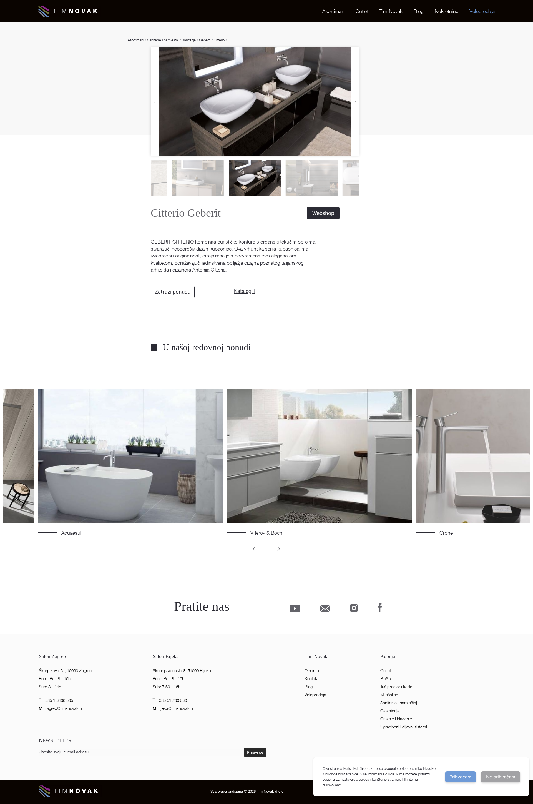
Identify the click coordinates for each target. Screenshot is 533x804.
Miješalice (389, 694)
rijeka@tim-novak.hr (173, 708)
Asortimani (136, 40)
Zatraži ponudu (172, 292)
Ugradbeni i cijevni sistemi (403, 727)
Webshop (323, 213)
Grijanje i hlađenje (396, 719)
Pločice (386, 678)
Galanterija (389, 710)
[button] (154, 101)
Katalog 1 (244, 291)
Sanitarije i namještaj (398, 702)
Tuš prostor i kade (396, 686)
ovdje (327, 779)
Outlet (362, 11)
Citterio (219, 40)
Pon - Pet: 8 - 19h (55, 678)
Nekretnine (446, 11)
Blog (419, 11)
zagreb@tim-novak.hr (61, 708)
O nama (312, 670)
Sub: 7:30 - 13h (166, 686)
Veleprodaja (482, 11)
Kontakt (311, 678)
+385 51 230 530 (170, 700)
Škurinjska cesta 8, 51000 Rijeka (182, 670)
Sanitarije (189, 40)
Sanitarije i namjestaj (163, 40)
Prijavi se (255, 752)
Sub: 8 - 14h (50, 686)
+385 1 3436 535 (56, 700)
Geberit (205, 40)
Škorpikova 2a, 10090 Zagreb (65, 670)
